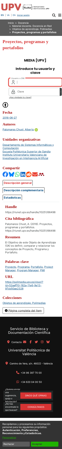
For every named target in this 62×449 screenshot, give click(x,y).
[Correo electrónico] (35, 174)
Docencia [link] (23, 22)
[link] (24, 303)
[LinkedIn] (23, 174)
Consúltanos (36, 407)
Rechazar (8, 444)
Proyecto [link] (10, 267)
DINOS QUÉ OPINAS (35, 395)
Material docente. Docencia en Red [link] (32, 25)
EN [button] (14, 15)
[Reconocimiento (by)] (5, 104)
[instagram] (42, 342)
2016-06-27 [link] (10, 117)
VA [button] (8, 15)
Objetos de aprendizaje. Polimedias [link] (32, 29)
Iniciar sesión (23, 15)
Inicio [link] (11, 22)
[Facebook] (5, 174)
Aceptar (37, 444)
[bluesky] (48, 342)
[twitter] (36, 342)
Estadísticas (12, 197)
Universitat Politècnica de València (29, 352)
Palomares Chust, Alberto (18, 129)
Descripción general (18, 183)
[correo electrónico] (25, 342)
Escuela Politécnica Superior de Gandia (26, 151)
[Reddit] (29, 174)
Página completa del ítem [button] (25, 310)
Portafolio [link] (37, 267)
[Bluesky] (12, 174)
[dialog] (31, 435)
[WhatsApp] (17, 174)
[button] (54, 15)
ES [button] (2, 15)
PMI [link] (42, 270)
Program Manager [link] (28, 270)
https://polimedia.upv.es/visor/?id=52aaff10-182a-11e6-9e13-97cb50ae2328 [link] (24, 285)
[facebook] (30, 342)
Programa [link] (23, 267)
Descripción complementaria (23, 190)
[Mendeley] (41, 174)
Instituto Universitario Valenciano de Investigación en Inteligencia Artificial (25, 156)
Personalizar (9, 437)
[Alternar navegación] (59, 15)
